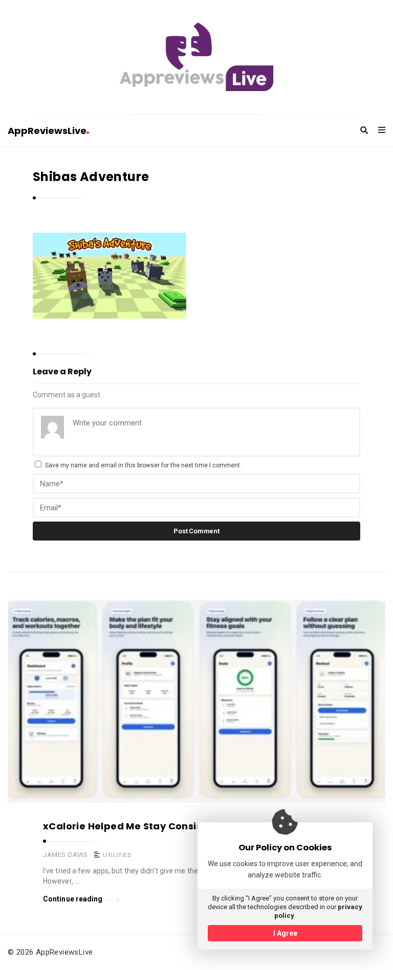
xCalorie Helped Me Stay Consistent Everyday (157, 826)
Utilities (117, 855)
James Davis (65, 855)
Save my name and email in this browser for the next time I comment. (143, 465)
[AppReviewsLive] (196, 56)
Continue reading (73, 899)
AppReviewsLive (47, 130)
